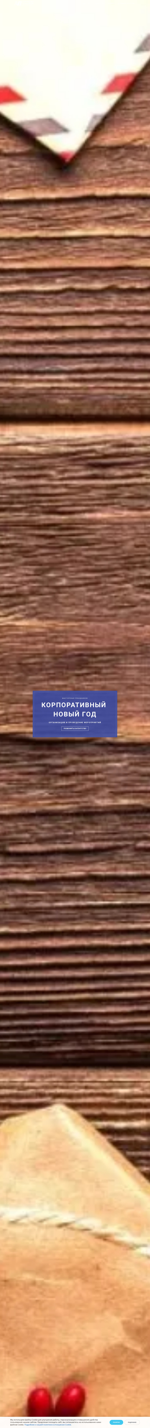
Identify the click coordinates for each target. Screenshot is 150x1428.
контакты (111, 3)
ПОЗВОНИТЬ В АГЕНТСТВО (75, 728)
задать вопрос (99, 3)
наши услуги (86, 3)
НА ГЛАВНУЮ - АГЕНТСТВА (126, 3)
